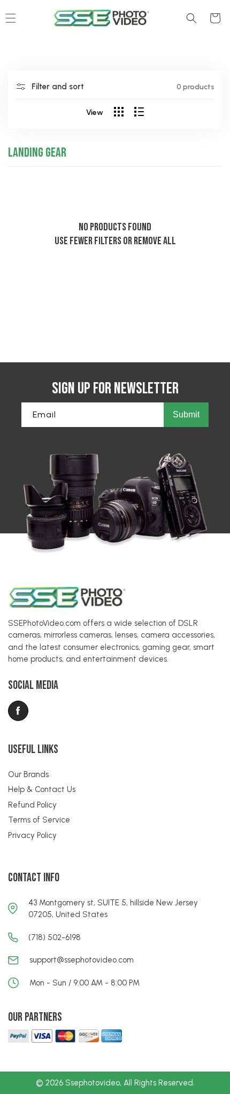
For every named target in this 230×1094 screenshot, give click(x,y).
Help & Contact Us (41, 789)
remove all (155, 241)
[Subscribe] (186, 414)
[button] (191, 18)
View (94, 112)
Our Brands (28, 774)
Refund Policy (32, 805)
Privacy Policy (32, 835)
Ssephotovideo (92, 1083)
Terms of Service (39, 820)
